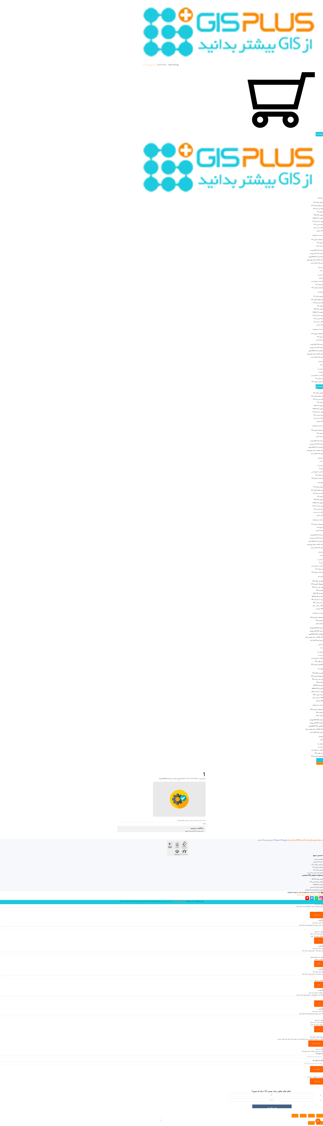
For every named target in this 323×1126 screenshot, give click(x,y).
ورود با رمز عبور (319, 932)
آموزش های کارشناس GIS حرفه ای (314, 890)
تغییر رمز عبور (316, 1069)
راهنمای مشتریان (318, 859)
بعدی (203, 823)
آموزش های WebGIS (317, 879)
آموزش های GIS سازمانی (316, 887)
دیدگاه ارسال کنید (181, 820)
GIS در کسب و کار (318, 228)
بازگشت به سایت (316, 1043)
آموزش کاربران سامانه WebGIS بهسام (170, 778)
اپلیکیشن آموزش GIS (317, 288)
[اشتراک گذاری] (303, 1116)
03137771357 (162, 65)
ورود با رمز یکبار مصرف (316, 957)
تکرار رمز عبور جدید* (318, 1060)
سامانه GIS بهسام (318, 862)
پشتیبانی (320, 267)
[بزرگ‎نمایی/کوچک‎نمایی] (319, 1116)
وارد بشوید (188, 831)
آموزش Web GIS (318, 215)
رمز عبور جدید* (319, 1053)
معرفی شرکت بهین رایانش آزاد (315, 873)
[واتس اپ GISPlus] (316, 898)
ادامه (318, 940)
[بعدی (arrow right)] (311, 1123)
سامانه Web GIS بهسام (316, 250)
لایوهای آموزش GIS (317, 867)
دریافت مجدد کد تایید (317, 936)
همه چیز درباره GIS (318, 209)
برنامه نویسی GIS (318, 224)
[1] (179, 799)
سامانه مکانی (319, 246)
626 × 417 (186, 778)
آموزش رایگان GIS (318, 202)
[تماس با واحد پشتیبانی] (317, 1120)
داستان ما (320, 275)
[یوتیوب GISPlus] (307, 898)
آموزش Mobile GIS (318, 218)
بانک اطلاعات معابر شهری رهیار (315, 260)
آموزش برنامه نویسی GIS (316, 882)
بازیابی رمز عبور (319, 959)
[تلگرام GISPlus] (312, 898)
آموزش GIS (320, 212)
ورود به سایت (316, 915)
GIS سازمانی (319, 231)
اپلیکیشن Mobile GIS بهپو (316, 257)
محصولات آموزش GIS (317, 240)
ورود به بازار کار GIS (318, 221)
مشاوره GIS (320, 243)
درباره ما (321, 278)
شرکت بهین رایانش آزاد (179, 901)
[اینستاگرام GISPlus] (321, 898)
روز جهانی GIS (319, 284)
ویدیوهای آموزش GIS (317, 205)
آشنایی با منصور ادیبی (317, 281)
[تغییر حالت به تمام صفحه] (311, 1116)
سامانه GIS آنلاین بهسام (316, 253)
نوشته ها (320, 198)
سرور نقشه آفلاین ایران (317, 263)
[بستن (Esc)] (295, 1116)
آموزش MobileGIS (318, 885)
